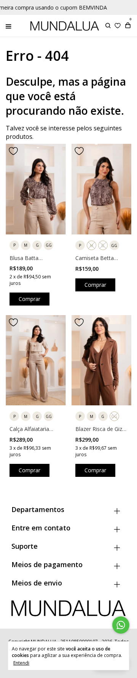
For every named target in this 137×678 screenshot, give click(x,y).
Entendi (21, 663)
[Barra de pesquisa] (108, 26)
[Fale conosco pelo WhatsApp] (120, 625)
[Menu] (10, 26)
